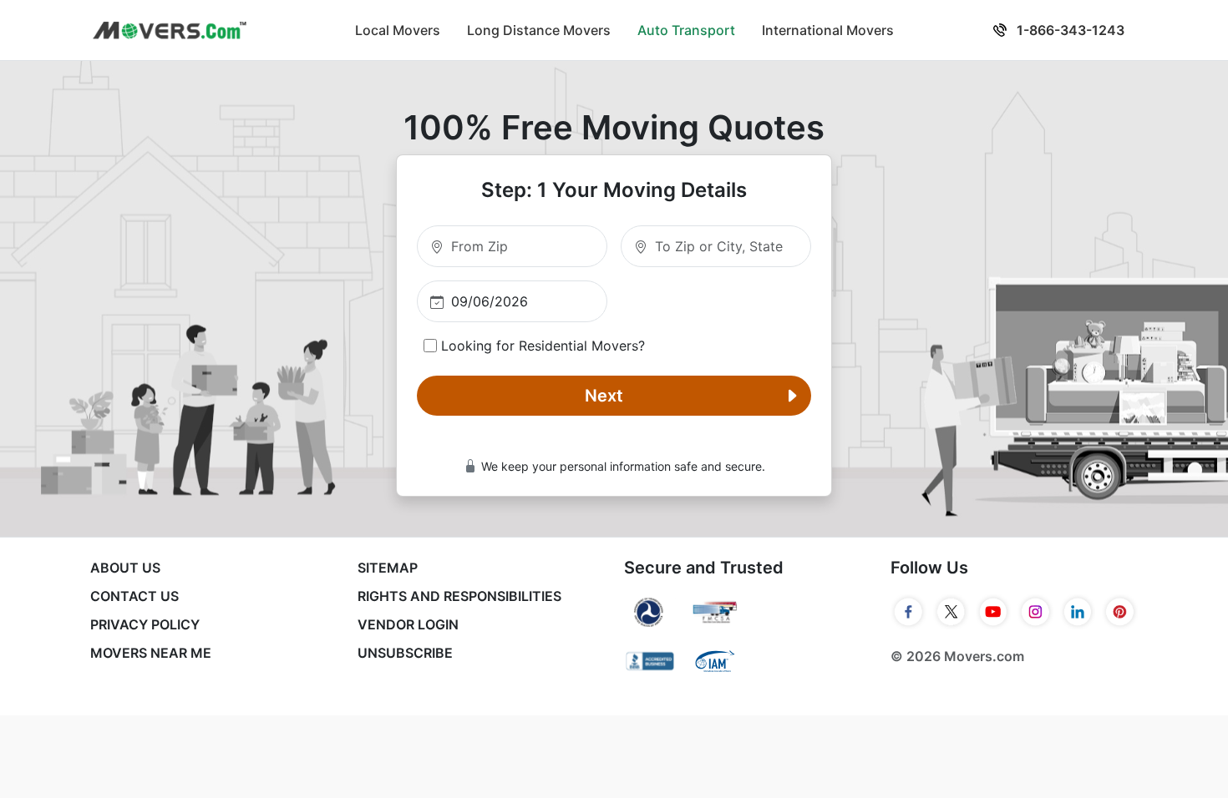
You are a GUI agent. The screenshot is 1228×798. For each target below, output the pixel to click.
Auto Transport (686, 30)
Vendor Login (408, 624)
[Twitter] (951, 612)
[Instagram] (1035, 612)
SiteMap (388, 567)
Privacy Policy (145, 624)
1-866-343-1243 (1068, 30)
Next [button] (604, 396)
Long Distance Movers (539, 30)
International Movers (828, 30)
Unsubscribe (405, 652)
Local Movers (397, 30)
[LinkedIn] (1078, 612)
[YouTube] (994, 612)
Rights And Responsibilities (459, 596)
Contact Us (134, 596)
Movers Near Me (150, 652)
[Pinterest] (1120, 612)
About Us (125, 567)
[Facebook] (908, 612)
